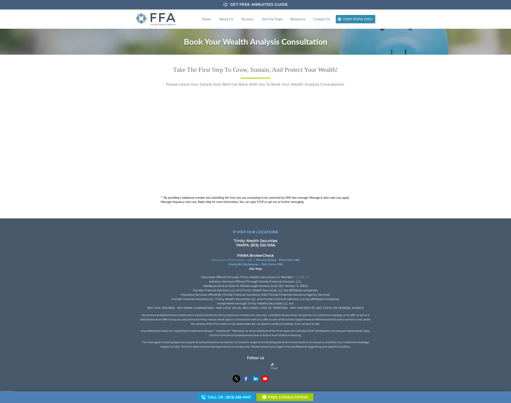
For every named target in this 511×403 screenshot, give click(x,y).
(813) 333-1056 (263, 245)
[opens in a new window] (236, 379)
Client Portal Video (357, 19)
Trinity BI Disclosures (243, 264)
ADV (250, 260)
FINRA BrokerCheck (255, 255)
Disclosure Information (228, 260)
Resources (297, 19)
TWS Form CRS (272, 264)
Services (247, 19)
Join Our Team (271, 19)
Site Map (255, 269)
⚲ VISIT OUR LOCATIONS (255, 232)
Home (206, 19)
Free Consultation (288, 397)
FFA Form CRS (289, 260)
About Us (226, 19)
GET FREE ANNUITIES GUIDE (259, 4)
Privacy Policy (266, 260)
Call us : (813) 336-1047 (229, 397)
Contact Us (321, 19)
